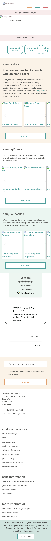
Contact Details (8, 442)
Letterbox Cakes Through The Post (16, 508)
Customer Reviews (10, 446)
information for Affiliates (12, 462)
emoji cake (40, 90)
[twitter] (8, 422)
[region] (25, 322)
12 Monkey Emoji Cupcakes (33, 255)
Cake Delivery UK (9, 517)
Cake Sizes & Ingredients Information (18, 481)
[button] (6, 322)
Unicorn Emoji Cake (34, 124)
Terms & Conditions (10, 454)
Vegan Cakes (7, 494)
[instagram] (18, 422)
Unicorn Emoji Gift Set (11, 190)
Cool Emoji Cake (10, 124)
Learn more (33, 531)
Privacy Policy (8, 458)
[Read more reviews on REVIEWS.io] (25, 292)
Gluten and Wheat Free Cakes (14, 485)
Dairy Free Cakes (9, 489)
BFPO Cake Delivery (10, 512)
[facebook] (3, 422)
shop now (25, 136)
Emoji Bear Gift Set (33, 189)
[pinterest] (13, 422)
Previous (5, 115)
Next (46, 115)
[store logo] (13, 4)
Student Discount (9, 467)
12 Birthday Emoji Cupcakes (10, 255)
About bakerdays (9, 433)
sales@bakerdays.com (14, 413)
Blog (4, 438)
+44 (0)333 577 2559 (13, 410)
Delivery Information (11, 450)
